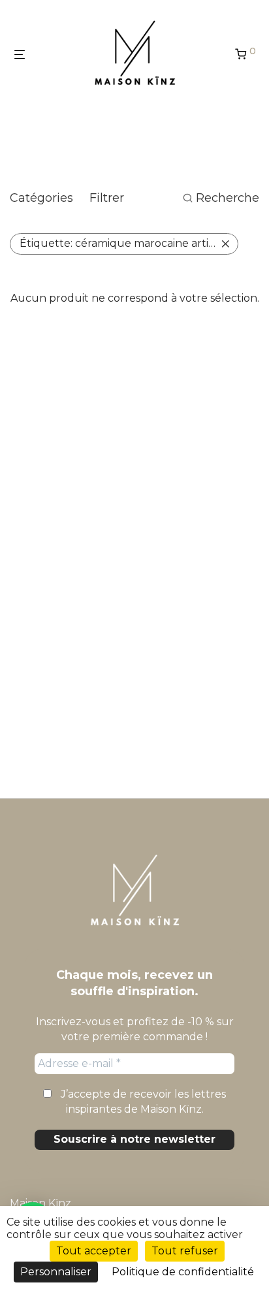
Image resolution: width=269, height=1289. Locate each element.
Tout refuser (184, 1251)
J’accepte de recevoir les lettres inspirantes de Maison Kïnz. (142, 1101)
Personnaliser (55, 1271)
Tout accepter (93, 1251)
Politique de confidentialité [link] (183, 1271)
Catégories (41, 198)
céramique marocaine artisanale (129, 243)
